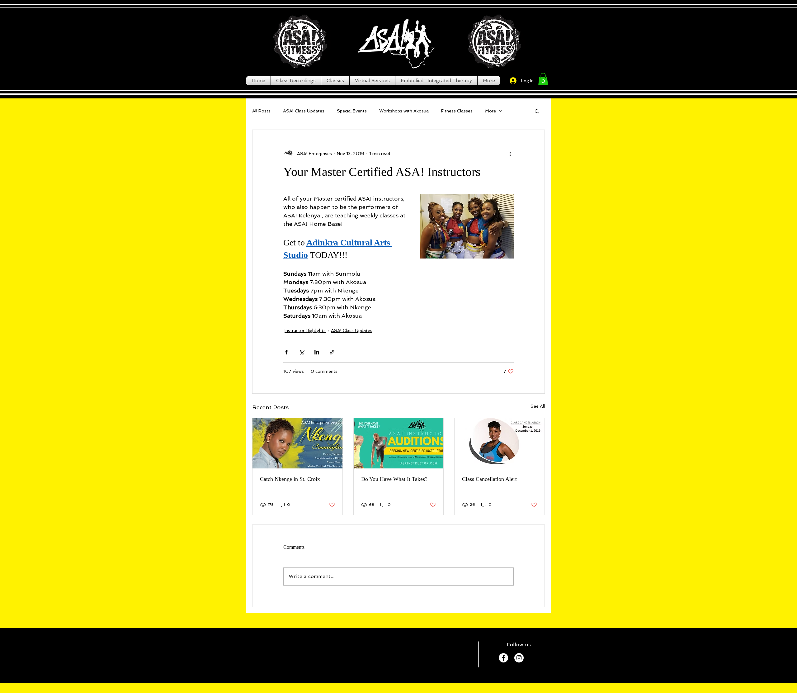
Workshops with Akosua (404, 110)
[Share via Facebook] (286, 352)
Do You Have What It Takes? (394, 479)
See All (538, 406)
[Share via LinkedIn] (317, 352)
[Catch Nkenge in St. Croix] (297, 443)
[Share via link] (332, 352)
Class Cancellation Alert (489, 479)
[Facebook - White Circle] (503, 657)
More (490, 110)
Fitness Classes (457, 110)
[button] (543, 79)
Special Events (352, 110)
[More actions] (510, 153)
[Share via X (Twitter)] (301, 352)
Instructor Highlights (305, 330)
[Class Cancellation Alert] (500, 443)
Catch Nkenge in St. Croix (290, 479)
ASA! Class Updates (303, 110)
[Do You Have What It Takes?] (399, 443)
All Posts (261, 110)
